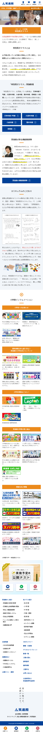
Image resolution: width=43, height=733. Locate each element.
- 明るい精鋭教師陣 (8, 610)
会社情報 (18, 714)
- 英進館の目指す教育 (9, 603)
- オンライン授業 (28, 623)
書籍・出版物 (27, 646)
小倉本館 (10, 122)
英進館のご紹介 (7, 599)
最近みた (23, 4)
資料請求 (34, 4)
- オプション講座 (28, 637)
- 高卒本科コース (28, 620)
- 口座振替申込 (7, 667)
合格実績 (5, 642)
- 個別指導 (26, 630)
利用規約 (33, 716)
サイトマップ (11, 716)
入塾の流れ (26, 657)
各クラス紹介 (27, 599)
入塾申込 (26, 669)
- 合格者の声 (6, 648)
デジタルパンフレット (30, 650)
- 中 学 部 (26, 610)
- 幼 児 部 (26, 603)
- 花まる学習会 (28, 633)
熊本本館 (29, 122)
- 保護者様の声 (7, 625)
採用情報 (25, 714)
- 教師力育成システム (9, 613)
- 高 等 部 (26, 616)
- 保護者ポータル (7, 660)
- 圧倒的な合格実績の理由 (10, 606)
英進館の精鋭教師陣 (19, 180)
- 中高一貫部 (27, 613)
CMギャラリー (28, 642)
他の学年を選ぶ (36, 8)
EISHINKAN (19, 723)
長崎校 (9, 129)
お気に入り (28, 4)
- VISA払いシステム (8, 664)
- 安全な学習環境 (7, 616)
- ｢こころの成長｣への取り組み (10, 620)
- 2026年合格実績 (8, 645)
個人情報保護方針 (23, 716)
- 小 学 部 (26, 606)
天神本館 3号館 (10, 116)
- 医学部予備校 (28, 627)
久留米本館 (30, 116)
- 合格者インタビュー (9, 652)
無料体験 (26, 665)
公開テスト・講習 (8, 672)
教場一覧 (26, 653)
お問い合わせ (27, 673)
